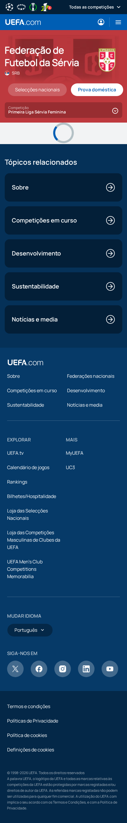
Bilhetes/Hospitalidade (31, 496)
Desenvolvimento (86, 390)
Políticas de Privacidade (32, 721)
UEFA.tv (15, 453)
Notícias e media (84, 405)
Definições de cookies (30, 749)
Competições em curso (32, 390)
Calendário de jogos (28, 467)
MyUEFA (74, 453)
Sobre (13, 376)
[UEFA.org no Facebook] (39, 675)
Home (23, 22)
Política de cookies (27, 735)
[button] (116, 22)
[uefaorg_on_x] (15, 675)
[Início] (25, 362)
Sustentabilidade (25, 405)
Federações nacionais (90, 376)
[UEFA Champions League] (9, 6)
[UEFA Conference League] (33, 6)
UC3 (70, 467)
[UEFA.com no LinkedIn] (86, 675)
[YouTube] (110, 675)
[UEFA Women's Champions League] (21, 6)
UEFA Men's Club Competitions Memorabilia (25, 569)
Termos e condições (28, 706)
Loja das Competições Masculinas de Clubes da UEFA (33, 539)
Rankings (17, 482)
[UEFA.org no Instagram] (62, 675)
